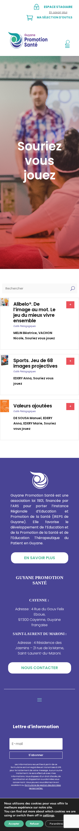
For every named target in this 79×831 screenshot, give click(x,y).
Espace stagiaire (58, 7)
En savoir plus (39, 557)
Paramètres (56, 823)
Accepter (14, 823)
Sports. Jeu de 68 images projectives (35, 363)
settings (48, 816)
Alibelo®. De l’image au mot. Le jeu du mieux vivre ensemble (34, 312)
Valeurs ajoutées (32, 406)
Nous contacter (39, 667)
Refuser (34, 823)
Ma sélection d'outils (54, 17)
